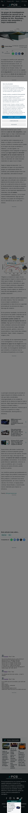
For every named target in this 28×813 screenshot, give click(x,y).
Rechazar (14, 124)
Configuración (14, 120)
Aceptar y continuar (14, 117)
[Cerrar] (20, 799)
